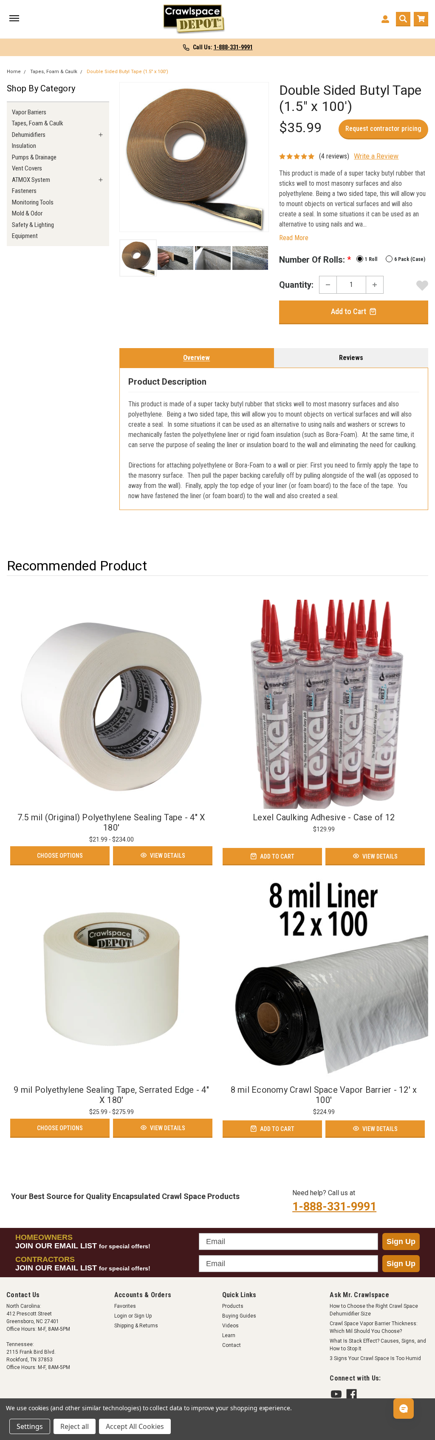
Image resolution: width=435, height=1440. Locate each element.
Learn (228, 1335)
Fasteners (24, 191)
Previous (128, 157)
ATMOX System (31, 180)
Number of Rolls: (315, 260)
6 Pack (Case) (409, 259)
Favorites (125, 1306)
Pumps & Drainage (34, 157)
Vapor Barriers (29, 112)
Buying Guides (239, 1316)
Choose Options (60, 855)
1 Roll (371, 259)
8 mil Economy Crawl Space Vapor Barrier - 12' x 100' (324, 1095)
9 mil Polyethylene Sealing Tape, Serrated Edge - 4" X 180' (111, 1095)
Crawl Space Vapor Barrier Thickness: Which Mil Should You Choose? (374, 1327)
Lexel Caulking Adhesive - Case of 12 (324, 817)
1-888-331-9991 (334, 1206)
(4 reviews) (334, 156)
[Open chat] (403, 1408)
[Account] (385, 19)
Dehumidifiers (28, 135)
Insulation (24, 146)
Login (120, 1316)
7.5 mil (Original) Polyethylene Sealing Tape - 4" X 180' (111, 822)
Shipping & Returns (136, 1326)
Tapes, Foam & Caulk (53, 71)
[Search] (403, 19)
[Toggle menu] (14, 19)
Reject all (74, 1426)
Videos (230, 1326)
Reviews (351, 358)
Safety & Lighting (33, 225)
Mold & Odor (27, 213)
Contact (231, 1345)
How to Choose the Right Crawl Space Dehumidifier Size (374, 1310)
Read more (293, 238)
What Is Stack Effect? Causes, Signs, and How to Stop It (378, 1345)
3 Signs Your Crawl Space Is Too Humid (375, 1358)
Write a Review (376, 156)
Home (14, 71)
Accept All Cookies (135, 1426)
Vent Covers (27, 168)
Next (259, 157)
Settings (30, 1426)
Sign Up (401, 1241)
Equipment (25, 236)
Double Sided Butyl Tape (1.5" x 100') (127, 71)
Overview (196, 358)
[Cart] (421, 19)
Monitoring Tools (33, 202)
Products (232, 1306)
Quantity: (296, 285)
